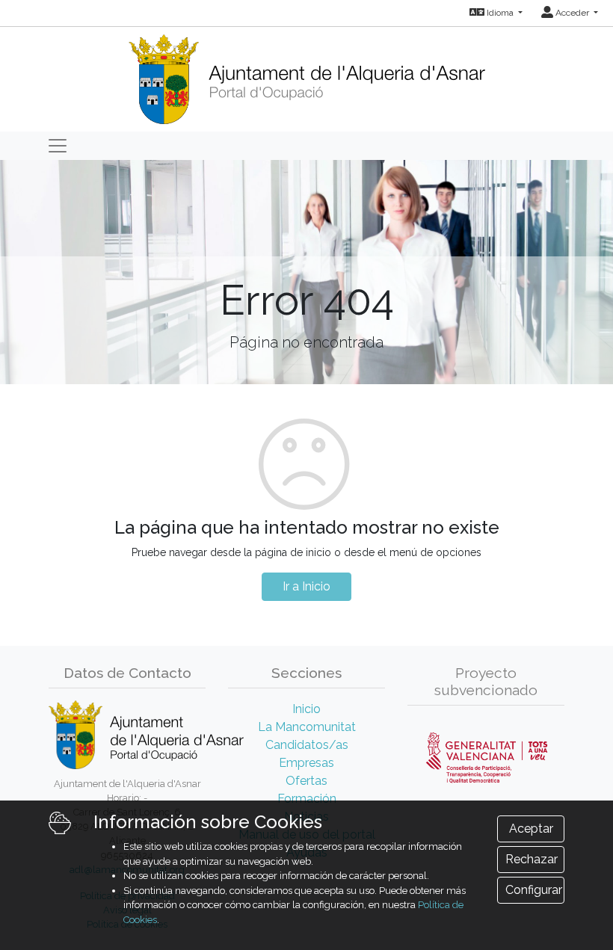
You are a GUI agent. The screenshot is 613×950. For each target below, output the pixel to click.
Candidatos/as (306, 745)
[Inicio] (306, 74)
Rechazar (531, 859)
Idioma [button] (500, 12)
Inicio (306, 709)
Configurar (533, 890)
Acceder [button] (572, 12)
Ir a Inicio (306, 586)
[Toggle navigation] (57, 146)
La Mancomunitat (307, 727)
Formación (306, 799)
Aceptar (531, 828)
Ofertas (306, 781)
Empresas (306, 763)
